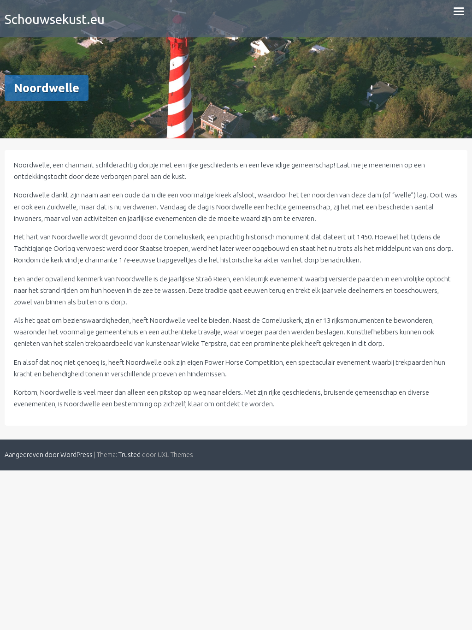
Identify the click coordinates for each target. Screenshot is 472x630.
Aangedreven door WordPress (49, 454)
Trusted (129, 454)
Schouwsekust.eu (55, 19)
